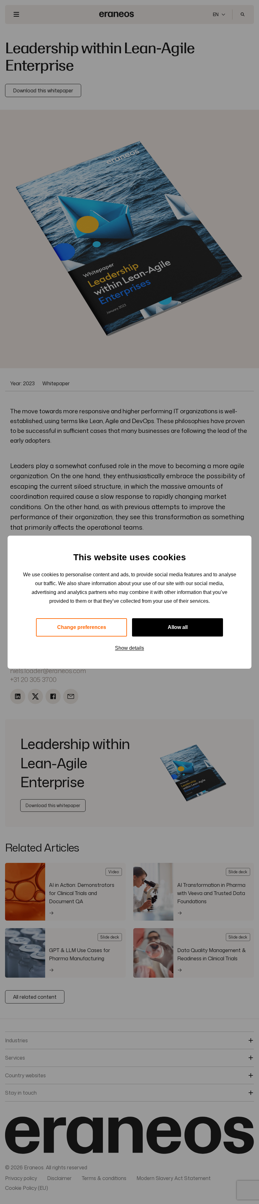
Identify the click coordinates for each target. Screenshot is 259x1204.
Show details (129, 648)
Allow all (178, 627)
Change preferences (81, 627)
